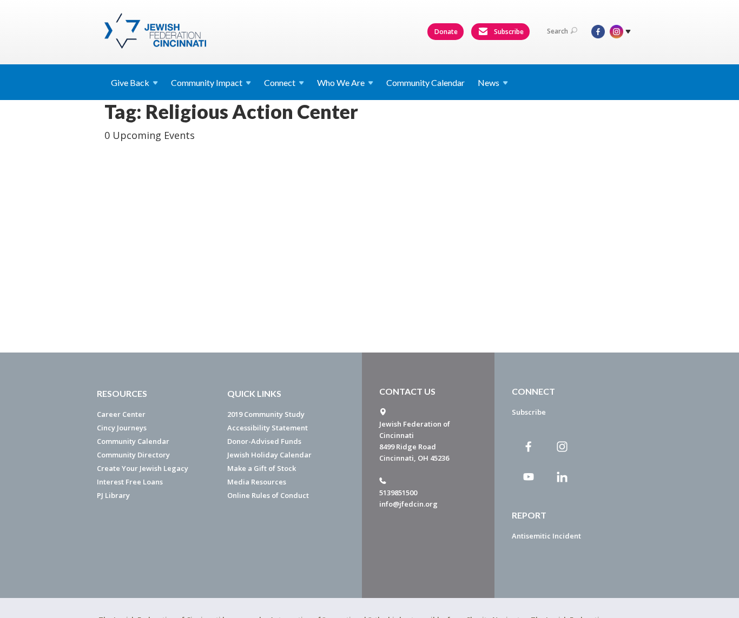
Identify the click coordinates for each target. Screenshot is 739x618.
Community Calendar (425, 82)
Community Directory (133, 455)
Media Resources (256, 482)
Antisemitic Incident (546, 536)
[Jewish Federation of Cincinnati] (156, 31)
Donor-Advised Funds (264, 441)
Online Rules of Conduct (268, 495)
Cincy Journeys (122, 428)
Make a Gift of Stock (261, 468)
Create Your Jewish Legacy (142, 468)
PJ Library (113, 495)
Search (557, 31)
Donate (446, 31)
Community (206, 82)
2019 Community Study (266, 414)
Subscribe (508, 31)
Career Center (121, 414)
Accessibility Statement (267, 428)
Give (130, 82)
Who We (341, 82)
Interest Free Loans (130, 482)
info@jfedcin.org (408, 504)
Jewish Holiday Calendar (269, 455)
